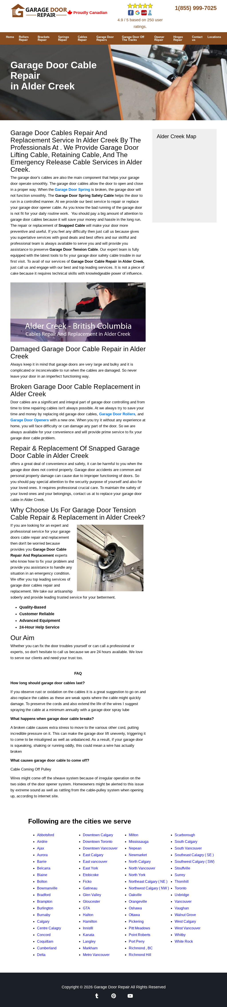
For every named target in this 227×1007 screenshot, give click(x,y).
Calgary (43, 921)
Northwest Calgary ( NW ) (149, 888)
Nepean (135, 848)
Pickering (136, 921)
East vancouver (95, 861)
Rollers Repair (24, 38)
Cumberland (47, 948)
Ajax (40, 848)
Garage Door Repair (112, 987)
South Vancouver (188, 848)
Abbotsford (45, 835)
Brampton (44, 901)
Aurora (42, 855)
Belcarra (43, 868)
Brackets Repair (43, 38)
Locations (214, 37)
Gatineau (90, 888)
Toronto (180, 888)
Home (10, 37)
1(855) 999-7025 (196, 8)
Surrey (180, 875)
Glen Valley (92, 895)
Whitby (180, 935)
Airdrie (42, 841)
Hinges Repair (178, 38)
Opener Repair (159, 38)
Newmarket (138, 855)
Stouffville (182, 868)
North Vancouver (142, 868)
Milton (133, 835)
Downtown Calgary (98, 835)
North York (137, 875)
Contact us (197, 38)
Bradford (44, 895)
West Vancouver (187, 928)
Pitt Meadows (139, 928)
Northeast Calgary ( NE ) (148, 881)
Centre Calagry (49, 928)
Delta (41, 955)
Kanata (88, 935)
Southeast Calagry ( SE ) (194, 855)
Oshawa (135, 908)
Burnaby (43, 915)
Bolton (42, 881)
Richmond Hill (140, 955)
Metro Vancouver (96, 955)
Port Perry (137, 941)
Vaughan (182, 908)
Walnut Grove (185, 915)
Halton (88, 915)
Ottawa (134, 915)
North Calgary (140, 861)
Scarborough (185, 835)
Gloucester (91, 901)
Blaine (42, 875)
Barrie (42, 861)
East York (90, 868)
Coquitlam (45, 941)
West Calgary (185, 921)
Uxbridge (182, 895)
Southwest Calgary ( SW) (194, 861)
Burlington (45, 908)
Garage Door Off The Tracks (133, 38)
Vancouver (183, 901)
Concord (44, 935)
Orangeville (138, 901)
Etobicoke (91, 875)
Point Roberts (139, 935)
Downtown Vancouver (100, 848)
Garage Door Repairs (105, 38)
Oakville (135, 895)
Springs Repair (63, 38)
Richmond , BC (141, 948)
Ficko (87, 881)
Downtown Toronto (97, 841)
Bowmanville (47, 888)
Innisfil (88, 928)
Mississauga (139, 841)
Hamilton (90, 921)
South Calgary (186, 841)
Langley (89, 941)
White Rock (184, 941)
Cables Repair (82, 38)
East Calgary (93, 855)
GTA (86, 908)
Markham (90, 948)
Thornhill (182, 881)
